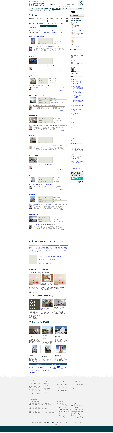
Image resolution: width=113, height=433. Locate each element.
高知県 (39, 411)
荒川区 (41, 248)
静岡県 (33, 407)
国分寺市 (60, 250)
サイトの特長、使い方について (77, 381)
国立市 (64, 250)
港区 (36, 247)
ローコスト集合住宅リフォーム (63, 383)
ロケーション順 (59, 32)
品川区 (53, 247)
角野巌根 (74, 60)
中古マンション (74, 4)
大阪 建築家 (63, 411)
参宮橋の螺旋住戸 (34, 75)
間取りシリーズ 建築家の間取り (63, 384)
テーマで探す (58, 245)
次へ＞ (53, 30)
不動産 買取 (61, 422)
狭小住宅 (59, 388)
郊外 (42, 23)
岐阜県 (30, 407)
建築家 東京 (60, 404)
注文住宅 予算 (49, 367)
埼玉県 (39, 404)
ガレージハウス (75, 415)
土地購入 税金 (58, 370)
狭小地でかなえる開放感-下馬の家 (37, 36)
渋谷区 (65, 247)
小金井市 (47, 250)
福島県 (49, 403)
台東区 (44, 247)
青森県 (33, 403)
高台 (52, 23)
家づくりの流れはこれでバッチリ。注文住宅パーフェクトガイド (78, 137)
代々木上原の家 (33, 115)
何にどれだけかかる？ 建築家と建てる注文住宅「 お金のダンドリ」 (51, 256)
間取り (54, 367)
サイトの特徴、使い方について (76, 148)
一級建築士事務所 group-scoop (46, 283)
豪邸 (58, 367)
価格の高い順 (54, 32)
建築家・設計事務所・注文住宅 (37, 422)
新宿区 (39, 247)
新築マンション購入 (68, 422)
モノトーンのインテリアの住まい (37, 95)
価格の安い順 (49, 32)
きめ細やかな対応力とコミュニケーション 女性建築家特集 (78, 101)
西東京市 (36, 251)
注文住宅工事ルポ (46, 385)
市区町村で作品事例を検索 (38, 245)
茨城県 (30, 404)
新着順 (45, 32)
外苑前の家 (32, 174)
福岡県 (30, 412)
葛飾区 (52, 248)
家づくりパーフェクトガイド (48, 386)
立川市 (62, 248)
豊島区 (36, 248)
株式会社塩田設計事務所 (45, 308)
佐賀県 (33, 412)
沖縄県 (53, 412)
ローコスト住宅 (40, 367)
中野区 (30, 248)
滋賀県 (30, 408)
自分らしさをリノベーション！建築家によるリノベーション (78, 128)
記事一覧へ (73, 140)
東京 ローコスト (42, 371)
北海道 (30, 403)
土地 (50, 4)
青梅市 (33, 250)
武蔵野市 (65, 248)
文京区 (41, 247)
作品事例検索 (38, 10)
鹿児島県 (49, 412)
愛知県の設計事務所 (66, 407)
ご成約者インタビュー (47, 381)
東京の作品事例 (44, 10)
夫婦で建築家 (68, 413)
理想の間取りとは (46, 389)
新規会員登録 (64, 6)
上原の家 (32, 135)
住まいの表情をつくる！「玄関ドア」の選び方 (47, 259)
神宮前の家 (32, 56)
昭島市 (39, 250)
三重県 (39, 407)
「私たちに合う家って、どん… (76, 22)
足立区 (49, 248)
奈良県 (42, 408)
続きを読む (62, 70)
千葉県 (42, 404)
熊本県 (39, 412)
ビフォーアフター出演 (65, 415)
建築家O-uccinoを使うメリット (77, 383)
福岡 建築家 (77, 417)
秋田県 (42, 403)
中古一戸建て (69, 4)
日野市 (54, 250)
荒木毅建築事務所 (32, 311)
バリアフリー (67, 411)
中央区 (34, 247)
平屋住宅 (72, 407)
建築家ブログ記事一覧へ (75, 46)
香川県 (33, 411)
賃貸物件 (56, 424)
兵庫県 (39, 408)
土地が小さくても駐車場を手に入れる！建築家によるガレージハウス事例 (78, 96)
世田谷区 (61, 247)
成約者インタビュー (77, 411)
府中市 (36, 250)
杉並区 (33, 248)
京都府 (33, 408)
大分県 (42, 412)
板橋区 (44, 248)
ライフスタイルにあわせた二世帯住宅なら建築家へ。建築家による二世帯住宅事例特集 (78, 87)
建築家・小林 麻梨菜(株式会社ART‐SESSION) (37, 105)
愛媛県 (36, 411)
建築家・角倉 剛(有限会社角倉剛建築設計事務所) (38, 85)
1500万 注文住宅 (70, 406)
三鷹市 (30, 250)
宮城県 (39, 403)
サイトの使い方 (69, 6)
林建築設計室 (56, 285)
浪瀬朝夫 (74, 67)
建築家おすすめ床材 (65, 409)
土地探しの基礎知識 (47, 388)
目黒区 (56, 247)
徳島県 (30, 411)
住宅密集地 (57, 23)
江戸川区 (55, 248)
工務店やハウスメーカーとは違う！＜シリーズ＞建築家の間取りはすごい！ (78, 114)
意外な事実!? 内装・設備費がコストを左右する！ (47, 258)
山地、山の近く (47, 23)
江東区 (50, 247)
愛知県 (36, 407)
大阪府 (36, 408)
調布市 (41, 250)
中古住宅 (45, 422)
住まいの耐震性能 (72, 411)
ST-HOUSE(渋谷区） (34, 155)
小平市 (51, 250)
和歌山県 (46, 408)
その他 (62, 23)
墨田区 (47, 247)
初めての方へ (60, 6)
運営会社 (73, 388)
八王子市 (59, 248)
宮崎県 (46, 412)
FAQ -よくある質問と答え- (75, 168)
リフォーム (64, 4)
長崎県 (36, 412)
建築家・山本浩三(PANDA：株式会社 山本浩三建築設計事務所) (40, 65)
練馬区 (46, 248)
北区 (38, 248)
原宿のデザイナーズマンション (36, 214)
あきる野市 (32, 251)
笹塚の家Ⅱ (32, 194)
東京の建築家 (32, 372)
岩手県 (36, 403)
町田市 (44, 250)
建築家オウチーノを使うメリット (76, 154)
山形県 (46, 403)
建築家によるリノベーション (62, 387)
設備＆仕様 (45, 392)
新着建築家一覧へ (74, 73)
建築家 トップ (33, 10)
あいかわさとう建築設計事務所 (59, 307)
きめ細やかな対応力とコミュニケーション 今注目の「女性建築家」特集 (78, 82)
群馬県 (36, 404)
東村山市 (56, 250)
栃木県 (33, 404)
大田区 (58, 247)
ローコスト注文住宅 (61, 381)
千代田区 (30, 247)
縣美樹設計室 (31, 285)
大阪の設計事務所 (75, 413)
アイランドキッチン (32, 367)
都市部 (38, 23)
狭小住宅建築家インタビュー (62, 390)
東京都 (46, 404)
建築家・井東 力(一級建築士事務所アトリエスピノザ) (39, 46)
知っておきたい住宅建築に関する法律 (45, 263)
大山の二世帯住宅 (45, 335)
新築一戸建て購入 (75, 422)
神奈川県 (49, 404)
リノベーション (60, 4)
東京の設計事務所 (52, 368)
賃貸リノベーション (62, 413)
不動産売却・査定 (54, 4)
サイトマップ (75, 6)
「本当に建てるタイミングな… (76, 30)
